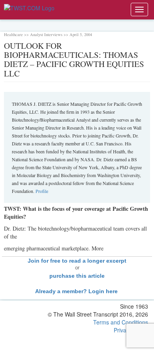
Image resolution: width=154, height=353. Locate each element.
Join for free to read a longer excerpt (77, 261)
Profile (42, 191)
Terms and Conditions (120, 322)
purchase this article (77, 276)
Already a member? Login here (77, 291)
